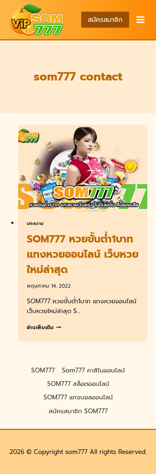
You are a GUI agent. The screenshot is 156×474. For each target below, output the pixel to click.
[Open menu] (140, 19)
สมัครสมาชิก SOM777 (78, 411)
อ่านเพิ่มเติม (44, 327)
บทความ (35, 223)
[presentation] (83, 168)
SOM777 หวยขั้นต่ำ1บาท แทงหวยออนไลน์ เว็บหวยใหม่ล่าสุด (83, 254)
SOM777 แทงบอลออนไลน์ (78, 397)
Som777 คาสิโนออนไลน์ (93, 370)
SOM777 (43, 370)
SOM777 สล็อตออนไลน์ (78, 383)
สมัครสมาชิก (105, 20)
